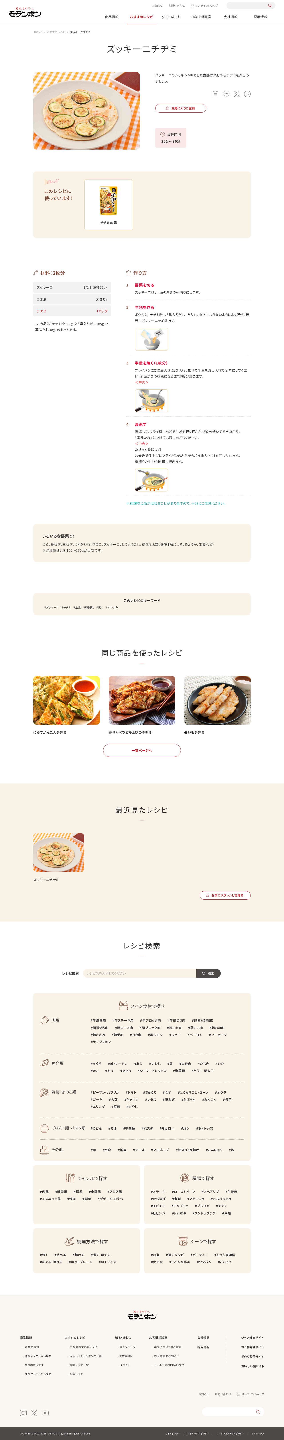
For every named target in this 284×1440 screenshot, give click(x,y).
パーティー (200, 1255)
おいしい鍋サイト (252, 1366)
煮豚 (177, 1198)
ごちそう (225, 1262)
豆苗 (117, 1106)
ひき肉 (136, 1035)
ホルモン (156, 1035)
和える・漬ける (52, 1262)
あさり (126, 1070)
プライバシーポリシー (198, 1433)
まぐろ (97, 1063)
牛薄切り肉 (177, 1020)
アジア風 (116, 1191)
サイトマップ (258, 1433)
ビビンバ (159, 1213)
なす (168, 1092)
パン (186, 1128)
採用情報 (261, 16)
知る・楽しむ (171, 16)
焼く (100, 607)
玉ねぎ (170, 1099)
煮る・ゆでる (101, 1255)
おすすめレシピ (141, 16)
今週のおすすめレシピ (83, 1347)
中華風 (96, 1191)
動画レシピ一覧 (79, 1365)
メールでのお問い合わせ (169, 1365)
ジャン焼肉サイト (252, 1337)
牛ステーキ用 (124, 1020)
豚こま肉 (175, 1027)
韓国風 (89, 607)
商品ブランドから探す (38, 1374)
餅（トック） (206, 1128)
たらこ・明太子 (203, 1070)
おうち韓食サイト (252, 1347)
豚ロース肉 (125, 1027)
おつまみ (112, 607)
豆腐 (108, 1150)
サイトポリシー (172, 1433)
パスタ (148, 1128)
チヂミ (67, 607)
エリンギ (99, 1106)
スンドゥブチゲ (205, 1213)
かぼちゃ (189, 1099)
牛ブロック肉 (151, 1020)
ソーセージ (219, 1035)
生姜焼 (232, 1191)
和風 (45, 1191)
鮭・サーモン (119, 1063)
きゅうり (150, 1092)
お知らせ (157, 5)
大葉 (114, 1099)
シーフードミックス (153, 1070)
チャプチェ (181, 1206)
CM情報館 (126, 1356)
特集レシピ (76, 1374)
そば (113, 1128)
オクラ (221, 1092)
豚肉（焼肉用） (204, 1020)
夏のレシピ (176, 1255)
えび (110, 1070)
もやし (133, 1106)
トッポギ (180, 1213)
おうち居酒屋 (226, 1255)
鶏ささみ (99, 1035)
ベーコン (196, 1035)
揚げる (79, 1255)
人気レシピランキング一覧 (86, 1356)
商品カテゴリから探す (38, 1356)
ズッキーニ (52, 607)
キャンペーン (128, 1347)
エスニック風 (51, 1198)
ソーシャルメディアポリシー (231, 1433)
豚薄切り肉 (100, 1027)
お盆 (156, 1255)
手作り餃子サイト (252, 1356)
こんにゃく (215, 1150)
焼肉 (72, 1198)
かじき (204, 1063)
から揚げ (159, 1198)
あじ (139, 1063)
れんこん (210, 1099)
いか (221, 1063)
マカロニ (168, 1128)
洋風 (79, 1191)
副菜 (88, 1198)
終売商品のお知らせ (166, 1356)
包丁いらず (109, 1262)
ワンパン (205, 1262)
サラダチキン (102, 1042)
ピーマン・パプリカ (106, 1092)
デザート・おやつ (111, 1198)
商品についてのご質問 (168, 1347)
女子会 (158, 1262)
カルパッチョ (222, 1198)
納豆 (123, 1150)
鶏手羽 (119, 1035)
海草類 (180, 1070)
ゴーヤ (97, 1099)
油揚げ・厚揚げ (188, 1150)
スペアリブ (211, 1191)
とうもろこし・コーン (194, 1092)
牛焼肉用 (99, 1020)
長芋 (228, 1099)
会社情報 (231, 16)
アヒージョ (196, 1198)
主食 (78, 607)
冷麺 (227, 1213)
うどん (97, 1128)
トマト (132, 1092)
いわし (156, 1063)
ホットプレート (81, 1262)
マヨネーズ (161, 1150)
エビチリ (159, 1206)
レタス (151, 1099)
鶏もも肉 (196, 1027)
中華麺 (130, 1128)
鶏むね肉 (218, 1027)
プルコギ (203, 1206)
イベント (125, 1365)
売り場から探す (34, 1365)
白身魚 (186, 1063)
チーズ (140, 1150)
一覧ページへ (142, 750)
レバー (176, 1035)
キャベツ (132, 1099)
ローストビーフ (184, 1191)
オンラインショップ (206, 5)
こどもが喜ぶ (181, 1262)
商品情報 (112, 16)
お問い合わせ (176, 5)
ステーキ (159, 1191)
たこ (96, 1070)
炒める (61, 1255)
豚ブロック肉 (151, 1027)
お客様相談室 (201, 16)
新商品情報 (32, 1347)
